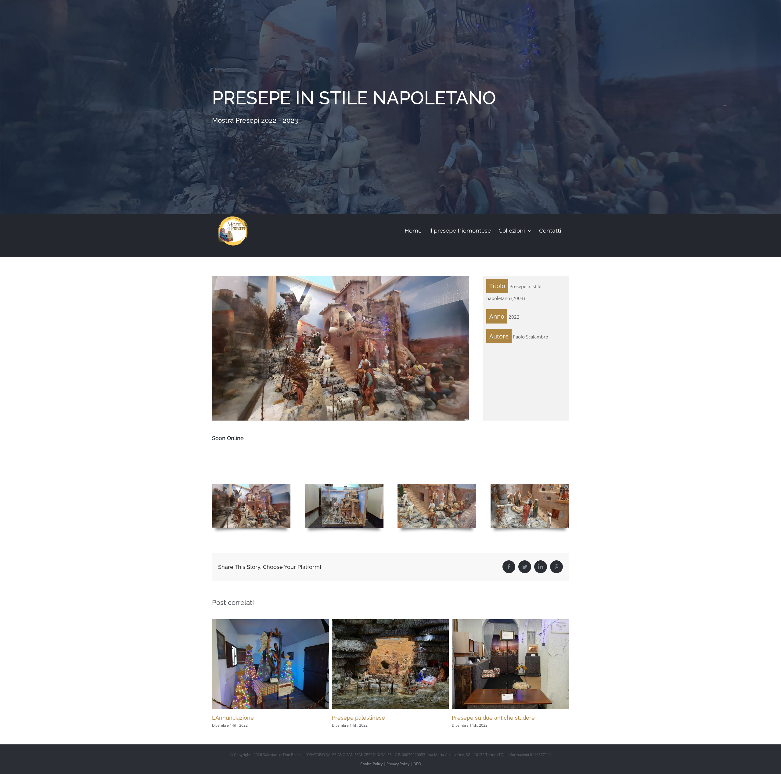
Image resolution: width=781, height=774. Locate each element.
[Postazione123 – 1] (344, 486)
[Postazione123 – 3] (530, 486)
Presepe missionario (478, 717)
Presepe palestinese (238, 717)
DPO (417, 763)
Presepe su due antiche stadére (373, 717)
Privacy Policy (398, 763)
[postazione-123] (251, 486)
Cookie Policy (371, 763)
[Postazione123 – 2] (437, 486)
